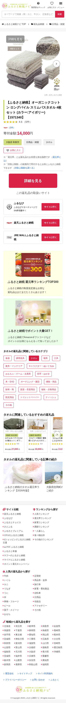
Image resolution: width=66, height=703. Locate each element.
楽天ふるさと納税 (12, 514)
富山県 (18, 647)
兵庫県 (32, 656)
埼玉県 (18, 626)
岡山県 (45, 635)
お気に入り (52, 7)
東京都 (18, 635)
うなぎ (7, 589)
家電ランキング (41, 522)
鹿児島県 (58, 647)
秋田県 (7, 643)
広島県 (45, 639)
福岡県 (45, 664)
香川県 (45, 652)
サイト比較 (12, 509)
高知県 (45, 660)
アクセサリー (40, 606)
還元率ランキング (42, 518)
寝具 (45, 358)
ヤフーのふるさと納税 (14, 555)
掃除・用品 (51, 381)
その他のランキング (43, 539)
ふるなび (8, 518)
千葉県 (18, 630)
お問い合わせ (38, 680)
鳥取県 (45, 626)
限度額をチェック (38, 7)
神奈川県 (19, 639)
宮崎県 (57, 643)
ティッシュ (51, 397)
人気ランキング (41, 514)
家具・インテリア (13, 366)
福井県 (18, 656)
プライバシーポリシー (15, 680)
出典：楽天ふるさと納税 (53, 95)
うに (6, 593)
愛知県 (32, 635)
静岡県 (32, 630)
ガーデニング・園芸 (30, 381)
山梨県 (18, 660)
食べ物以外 (39, 535)
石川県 (18, 652)
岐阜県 (32, 626)
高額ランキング (41, 527)
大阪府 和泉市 (12, 142)
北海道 (7, 626)
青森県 (7, 630)
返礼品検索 (39, 24)
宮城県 (7, 639)
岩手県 (7, 635)
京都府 (32, 647)
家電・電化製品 (41, 589)
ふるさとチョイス (12, 522)
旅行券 (37, 584)
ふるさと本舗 (10, 551)
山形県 (7, 647)
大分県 (57, 639)
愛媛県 (45, 656)
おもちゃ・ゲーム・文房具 (18, 374)
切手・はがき (43, 374)
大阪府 (32, 652)
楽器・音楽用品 (27, 389)
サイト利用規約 (45, 673)
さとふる (8, 527)
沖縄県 (57, 652)
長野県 (18, 664)
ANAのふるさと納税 (14, 535)
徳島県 (45, 647)
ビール (7, 606)
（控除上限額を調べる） (24, 168)
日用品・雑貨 (58, 24)
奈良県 (32, 660)
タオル (49, 142)
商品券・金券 (40, 580)
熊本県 (57, 635)
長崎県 (57, 630)
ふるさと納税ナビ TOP (15, 24)
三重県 (32, 639)
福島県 (7, 652)
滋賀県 (32, 643)
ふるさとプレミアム (13, 531)
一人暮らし (39, 531)
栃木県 (7, 660)
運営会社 (9, 673)
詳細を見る (15, 39)
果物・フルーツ (11, 601)
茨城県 (7, 656)
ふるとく (55, 680)
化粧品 (37, 601)
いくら (7, 580)
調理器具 (20, 358)
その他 (8, 405)
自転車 (37, 593)
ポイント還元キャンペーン (16, 564)
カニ (6, 584)
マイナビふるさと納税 (14, 560)
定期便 (37, 576)
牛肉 (6, 576)
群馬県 (7, 664)
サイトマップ (25, 673)
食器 (7, 358)
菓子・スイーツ (11, 610)
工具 (56, 358)
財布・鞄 (9, 389)
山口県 (45, 643)
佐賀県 (57, 626)
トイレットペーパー (29, 397)
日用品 (37, 597)
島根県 (45, 630)
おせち (7, 614)
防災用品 (9, 397)
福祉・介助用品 (48, 389)
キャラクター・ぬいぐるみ (41, 366)
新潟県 (18, 643)
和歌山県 (33, 664)
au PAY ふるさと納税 (14, 547)
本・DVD (9, 381)
